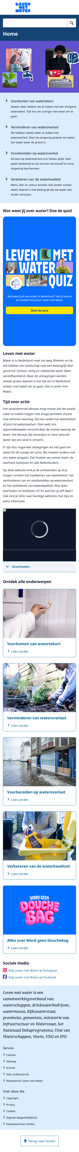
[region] (39, 535)
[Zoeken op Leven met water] (71, 22)
